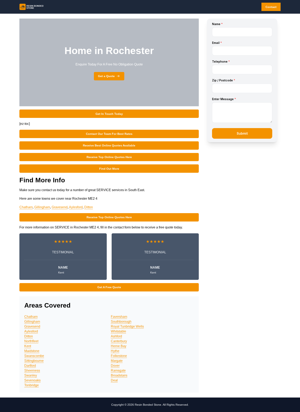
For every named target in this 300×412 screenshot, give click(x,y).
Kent (27, 346)
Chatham (26, 207)
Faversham (119, 316)
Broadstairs (119, 375)
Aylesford (76, 207)
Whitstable (118, 331)
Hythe (115, 351)
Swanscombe (34, 356)
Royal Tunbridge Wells (127, 326)
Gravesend (60, 207)
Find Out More (109, 168)
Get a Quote (106, 76)
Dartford (30, 365)
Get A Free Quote (109, 287)
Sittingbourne (34, 360)
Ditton (88, 207)
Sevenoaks (32, 380)
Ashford (116, 336)
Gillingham (42, 207)
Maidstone (31, 351)
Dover (115, 365)
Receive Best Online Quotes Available (109, 145)
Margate (117, 360)
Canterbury (119, 341)
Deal (114, 380)
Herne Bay (118, 346)
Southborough (121, 321)
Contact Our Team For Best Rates (109, 133)
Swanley (30, 375)
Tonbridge (31, 385)
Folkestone (119, 356)
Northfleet (31, 341)
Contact (271, 7)
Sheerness (32, 370)
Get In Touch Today (109, 113)
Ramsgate (118, 370)
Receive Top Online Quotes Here (109, 157)
